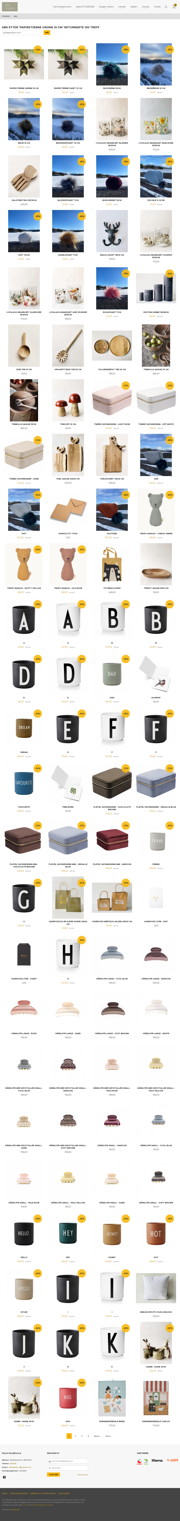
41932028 (13, 1463)
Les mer (25, 1505)
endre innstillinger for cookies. (42, 1505)
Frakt (5, 1493)
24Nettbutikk (15, 1509)
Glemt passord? (83, 1475)
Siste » (108, 1436)
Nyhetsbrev (64, 1493)
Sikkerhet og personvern (43, 1493)
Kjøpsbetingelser (19, 1493)
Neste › (97, 1436)
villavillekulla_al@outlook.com (20, 1467)
